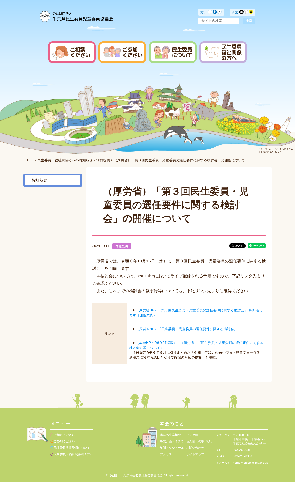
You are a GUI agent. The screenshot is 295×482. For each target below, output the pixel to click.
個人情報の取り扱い (199, 441)
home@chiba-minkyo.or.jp (250, 462)
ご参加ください (64, 441)
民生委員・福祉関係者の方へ (73, 454)
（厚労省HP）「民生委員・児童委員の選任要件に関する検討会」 (186, 329)
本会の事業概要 (170, 435)
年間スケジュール (172, 447)
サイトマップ (195, 454)
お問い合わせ (195, 447)
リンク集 (192, 435)
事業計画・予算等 (172, 441)
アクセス (166, 454)
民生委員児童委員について (72, 447)
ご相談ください (64, 435)
